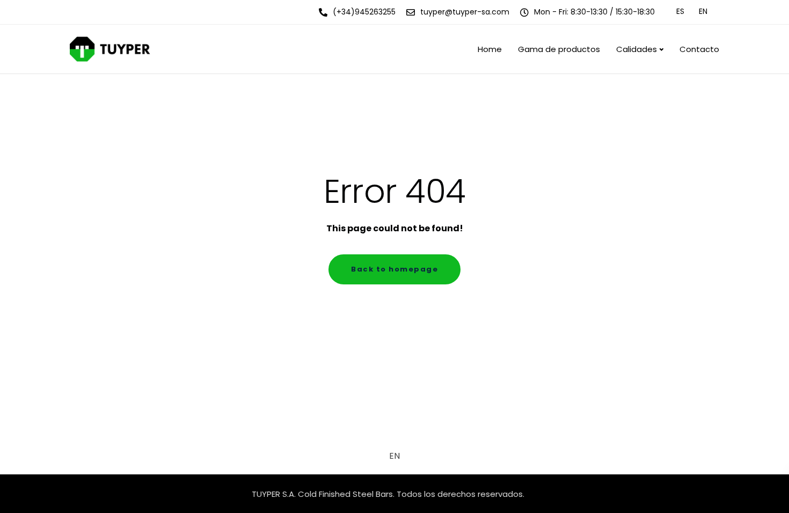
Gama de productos (559, 49)
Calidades (636, 49)
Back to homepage (394, 269)
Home (490, 49)
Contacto (699, 49)
